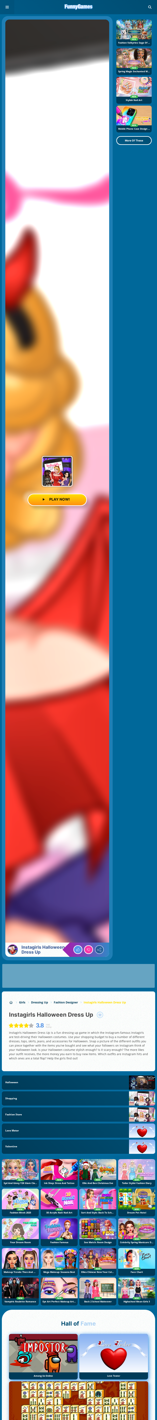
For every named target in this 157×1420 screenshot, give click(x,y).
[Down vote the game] (88, 949)
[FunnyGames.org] (11, 1002)
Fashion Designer (66, 1002)
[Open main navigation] (7, 7)
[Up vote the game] (77, 949)
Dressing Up (39, 1002)
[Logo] (78, 7)
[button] (150, 7)
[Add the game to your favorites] (100, 1015)
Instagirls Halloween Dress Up (105, 1002)
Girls (22, 1002)
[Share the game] (99, 949)
